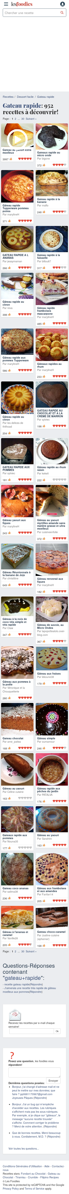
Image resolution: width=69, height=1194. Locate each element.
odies (21, 4)
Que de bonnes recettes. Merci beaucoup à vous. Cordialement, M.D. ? (36, 1141)
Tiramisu (20, 1183)
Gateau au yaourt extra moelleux (17, 160)
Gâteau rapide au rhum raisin (51, 474)
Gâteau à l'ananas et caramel (15, 939)
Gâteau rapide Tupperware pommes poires (16, 214)
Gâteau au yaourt (13, 794)
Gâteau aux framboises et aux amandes (51, 895)
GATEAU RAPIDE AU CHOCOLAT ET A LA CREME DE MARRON (50, 419)
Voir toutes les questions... (23, 1155)
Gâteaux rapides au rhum (49, 371)
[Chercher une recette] (62, 12)
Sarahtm (47, 844)
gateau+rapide (23, 984)
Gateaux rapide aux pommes (15, 842)
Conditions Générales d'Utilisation (22, 1172)
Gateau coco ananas (16, 894)
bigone (46, 165)
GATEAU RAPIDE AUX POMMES (16, 474)
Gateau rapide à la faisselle (48, 262)
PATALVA (47, 801)
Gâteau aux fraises (49, 680)
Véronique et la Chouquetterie (14, 695)
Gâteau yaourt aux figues (14, 527)
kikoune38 (48, 683)
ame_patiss (14, 748)
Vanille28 (12, 944)
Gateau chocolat (13, 744)
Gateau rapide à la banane (48, 213)
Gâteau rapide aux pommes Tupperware (16, 365)
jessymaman (14, 267)
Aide (46, 1172)
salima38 (12, 898)
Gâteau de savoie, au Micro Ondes (50, 632)
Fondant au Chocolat (33, 1180)
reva (10, 314)
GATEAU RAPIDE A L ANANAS (16, 262)
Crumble (33, 1183)
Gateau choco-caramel (51, 938)
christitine (12, 584)
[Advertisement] (34, 55)
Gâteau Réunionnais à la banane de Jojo (17, 579)
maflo (45, 218)
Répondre (36, 990)
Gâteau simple (46, 744)
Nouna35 (12, 847)
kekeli (45, 479)
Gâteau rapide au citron (13, 309)
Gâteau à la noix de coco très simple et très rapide (15, 628)
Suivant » (31, 118)
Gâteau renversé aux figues (50, 586)
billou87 (46, 267)
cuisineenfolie (50, 538)
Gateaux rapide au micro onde (48, 160)
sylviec (46, 426)
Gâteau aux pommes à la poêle (17, 689)
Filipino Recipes (49, 1183)
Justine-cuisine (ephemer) (48, 943)
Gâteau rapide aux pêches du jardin (48, 796)
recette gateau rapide (16, 990)
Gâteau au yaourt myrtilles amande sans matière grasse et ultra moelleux (51, 530)
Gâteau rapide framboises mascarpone (46, 317)
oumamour (48, 748)
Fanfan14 (47, 900)
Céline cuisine (15, 798)
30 (22, 118)
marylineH (13, 220)
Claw (10, 634)
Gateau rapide (45, 97)
